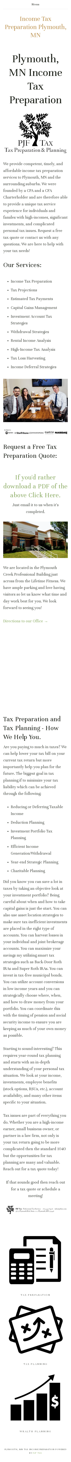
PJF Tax (37, 1453)
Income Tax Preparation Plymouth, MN (35, 27)
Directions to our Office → (25, 621)
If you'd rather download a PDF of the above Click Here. (36, 486)
